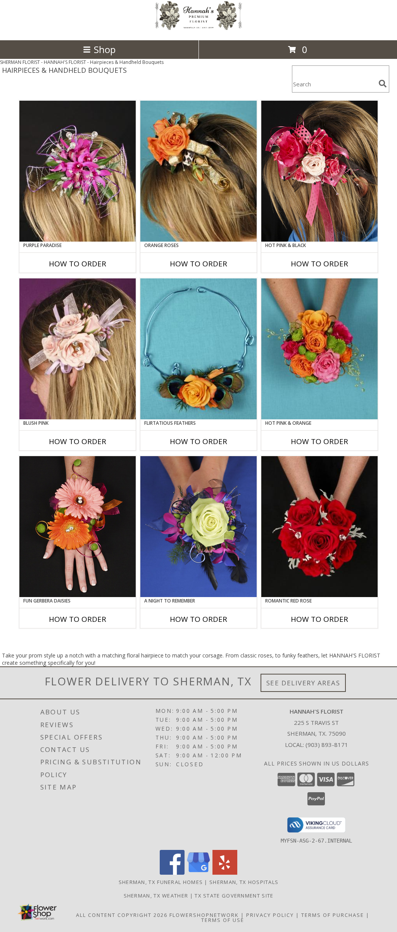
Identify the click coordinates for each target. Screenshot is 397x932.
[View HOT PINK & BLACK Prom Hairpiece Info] (319, 171)
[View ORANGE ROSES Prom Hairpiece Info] (198, 171)
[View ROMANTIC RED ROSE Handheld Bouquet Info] (319, 526)
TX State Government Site (234, 895)
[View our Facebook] (172, 872)
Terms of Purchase (332, 914)
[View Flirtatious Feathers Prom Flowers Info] (198, 348)
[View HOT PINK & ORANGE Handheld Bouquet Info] (319, 348)
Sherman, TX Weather (156, 895)
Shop (105, 49)
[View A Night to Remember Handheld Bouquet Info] (198, 526)
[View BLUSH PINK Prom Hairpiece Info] (77, 348)
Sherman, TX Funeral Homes (161, 882)
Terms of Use (222, 920)
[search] (382, 83)
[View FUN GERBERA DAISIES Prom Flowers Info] (77, 526)
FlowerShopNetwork (204, 914)
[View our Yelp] (224, 872)
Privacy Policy (270, 914)
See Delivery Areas (303, 682)
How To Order (77, 264)
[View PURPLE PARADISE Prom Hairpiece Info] (77, 171)
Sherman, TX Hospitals (243, 882)
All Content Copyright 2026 (121, 914)
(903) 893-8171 (327, 744)
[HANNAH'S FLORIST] (198, 29)
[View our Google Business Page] (198, 872)
